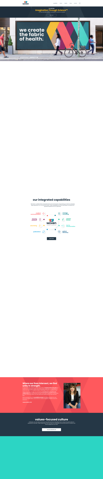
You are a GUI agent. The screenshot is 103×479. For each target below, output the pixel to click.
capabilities (55, 3)
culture (61, 3)
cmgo (71, 3)
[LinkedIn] (79, 3)
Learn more (51, 15)
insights (65, 3)
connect (75, 3)
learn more (51, 238)
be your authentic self (51, 429)
